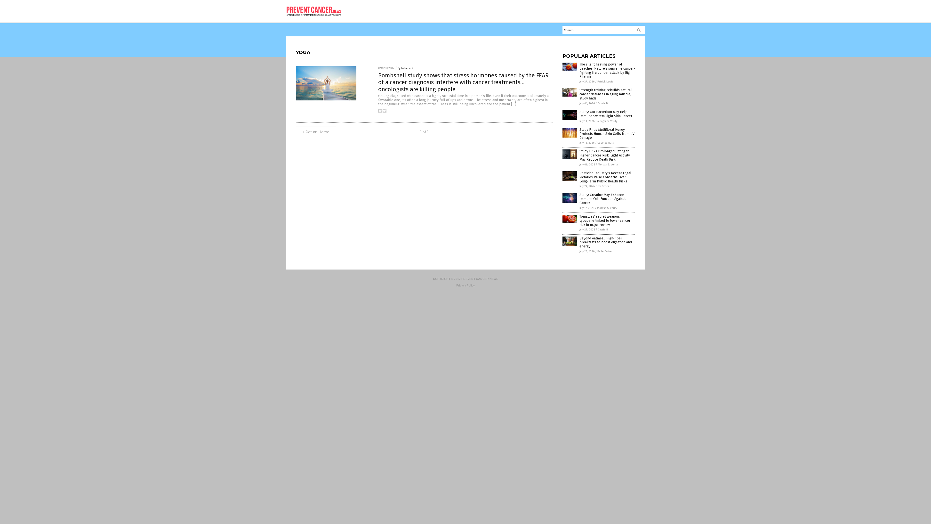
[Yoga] (314, 17)
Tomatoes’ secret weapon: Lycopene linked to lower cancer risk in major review (604, 220)
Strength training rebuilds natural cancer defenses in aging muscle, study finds (605, 94)
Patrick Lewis (605, 81)
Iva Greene (604, 186)
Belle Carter (604, 251)
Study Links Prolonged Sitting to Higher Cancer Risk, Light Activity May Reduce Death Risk (604, 155)
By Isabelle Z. (406, 68)
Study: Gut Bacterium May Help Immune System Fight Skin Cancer (605, 114)
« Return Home (316, 132)
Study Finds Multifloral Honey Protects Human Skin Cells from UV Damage (606, 134)
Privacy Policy (465, 285)
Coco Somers (605, 142)
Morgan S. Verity (607, 121)
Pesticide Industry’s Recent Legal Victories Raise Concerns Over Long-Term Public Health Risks (605, 177)
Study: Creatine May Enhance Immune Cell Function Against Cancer (602, 199)
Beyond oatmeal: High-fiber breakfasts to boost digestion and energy (605, 242)
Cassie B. (603, 103)
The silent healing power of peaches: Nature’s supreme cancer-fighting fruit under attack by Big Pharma (607, 70)
